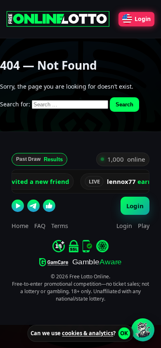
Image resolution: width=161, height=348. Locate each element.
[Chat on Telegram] (33, 206)
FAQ (39, 226)
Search (124, 104)
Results (53, 159)
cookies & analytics (87, 333)
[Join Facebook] (49, 206)
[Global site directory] (102, 246)
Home (20, 226)
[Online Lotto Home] (59, 19)
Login (143, 19)
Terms (59, 226)
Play (143, 226)
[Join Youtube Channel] (18, 206)
